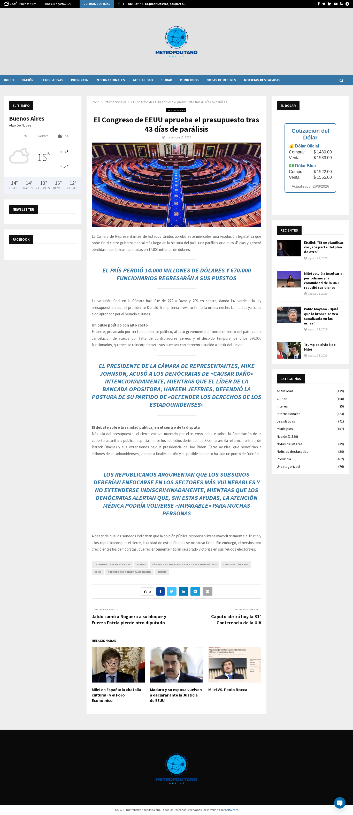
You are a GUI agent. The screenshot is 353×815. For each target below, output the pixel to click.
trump (162, 572)
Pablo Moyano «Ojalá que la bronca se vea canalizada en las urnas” (321, 316)
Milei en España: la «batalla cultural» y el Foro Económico (116, 695)
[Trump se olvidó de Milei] (289, 350)
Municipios (189, 80)
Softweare (231, 810)
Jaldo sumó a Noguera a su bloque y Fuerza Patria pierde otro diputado (129, 619)
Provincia (79, 80)
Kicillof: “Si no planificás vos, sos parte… (157, 4)
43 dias (141, 564)
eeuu (97, 572)
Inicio (9, 80)
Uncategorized (288, 466)
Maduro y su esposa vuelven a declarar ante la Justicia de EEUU (176, 695)
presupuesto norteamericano (129, 572)
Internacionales (110, 80)
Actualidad (143, 80)
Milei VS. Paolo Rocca (227, 689)
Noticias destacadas (262, 80)
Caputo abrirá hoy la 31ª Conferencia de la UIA (236, 619)
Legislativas (52, 80)
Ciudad (166, 80)
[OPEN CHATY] (340, 803)
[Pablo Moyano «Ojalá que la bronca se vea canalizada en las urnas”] (289, 315)
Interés (282, 406)
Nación (27, 80)
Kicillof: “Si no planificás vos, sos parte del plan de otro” (324, 247)
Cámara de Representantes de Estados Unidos (184, 564)
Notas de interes (221, 80)
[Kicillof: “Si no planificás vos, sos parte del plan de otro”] (289, 248)
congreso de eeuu (236, 564)
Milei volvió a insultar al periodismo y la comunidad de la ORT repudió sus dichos (323, 280)
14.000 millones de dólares (112, 564)
